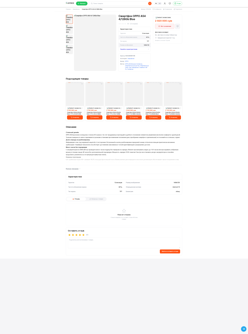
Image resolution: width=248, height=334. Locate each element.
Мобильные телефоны (135, 64)
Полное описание (72, 169)
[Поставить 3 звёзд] (76, 234)
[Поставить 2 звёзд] (72, 234)
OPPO (126, 61)
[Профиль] (165, 3)
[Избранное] (170, 3)
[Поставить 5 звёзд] (83, 234)
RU (156, 3)
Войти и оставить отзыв (170, 251)
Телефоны (130, 69)
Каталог (83, 3)
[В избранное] (177, 26)
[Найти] (150, 3)
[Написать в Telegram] (243, 329)
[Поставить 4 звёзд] (79, 234)
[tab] (76, 199)
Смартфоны (76, 9)
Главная (68, 9)
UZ (160, 3)
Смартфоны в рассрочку (132, 65)
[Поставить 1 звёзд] (69, 234)
